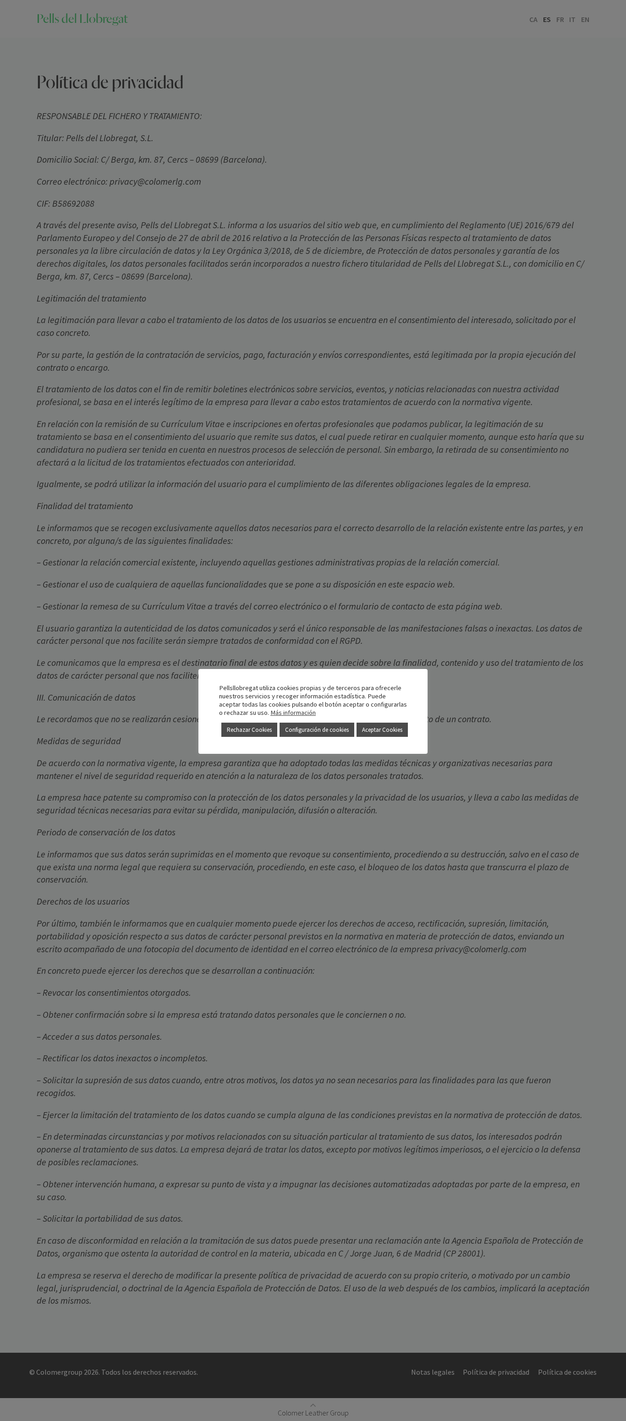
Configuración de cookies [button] (317, 730)
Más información (293, 712)
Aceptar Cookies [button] (382, 730)
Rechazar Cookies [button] (249, 730)
